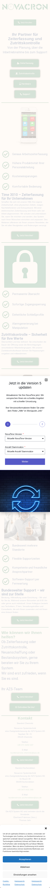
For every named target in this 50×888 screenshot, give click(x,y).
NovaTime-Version (13, 434)
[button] (45, 828)
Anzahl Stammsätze (14, 447)
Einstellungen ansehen (25, 874)
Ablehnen (25, 867)
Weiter (25, 461)
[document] (25, 444)
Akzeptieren (25, 859)
